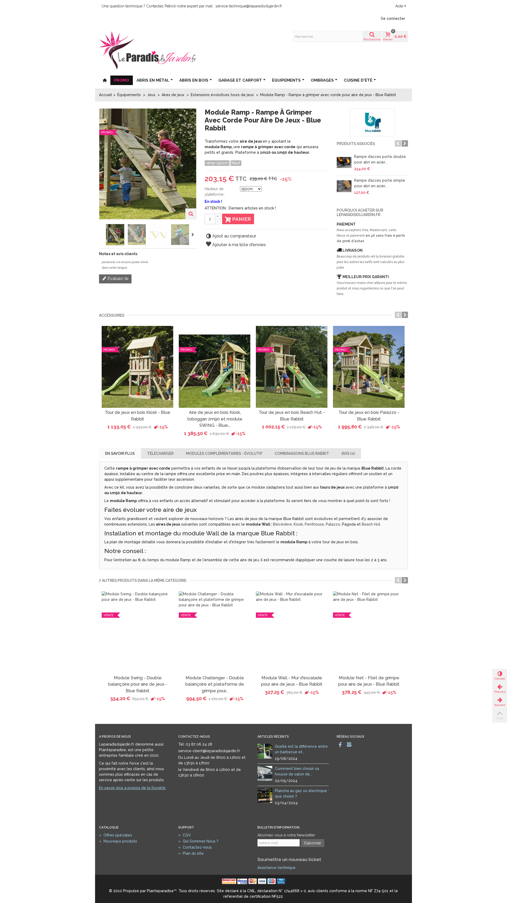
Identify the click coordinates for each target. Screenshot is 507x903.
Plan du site (191, 853)
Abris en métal (153, 80)
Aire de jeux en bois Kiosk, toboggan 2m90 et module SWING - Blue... (214, 419)
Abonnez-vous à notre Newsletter (286, 835)
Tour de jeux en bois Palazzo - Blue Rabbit (369, 415)
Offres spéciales (115, 835)
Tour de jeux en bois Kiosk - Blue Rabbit (137, 415)
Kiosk (298, 524)
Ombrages (322, 80)
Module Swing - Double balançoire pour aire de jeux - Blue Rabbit (137, 684)
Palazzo (333, 524)
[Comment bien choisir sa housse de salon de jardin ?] (264, 773)
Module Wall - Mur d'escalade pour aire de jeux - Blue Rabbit (291, 681)
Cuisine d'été (358, 80)
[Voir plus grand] (190, 213)
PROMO (121, 80)
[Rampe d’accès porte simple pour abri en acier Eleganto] (344, 186)
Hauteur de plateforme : (215, 191)
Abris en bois (193, 80)
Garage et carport (240, 80)
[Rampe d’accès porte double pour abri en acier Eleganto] (344, 162)
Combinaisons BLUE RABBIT (302, 453)
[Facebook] (340, 745)
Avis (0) (348, 453)
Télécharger (160, 453)
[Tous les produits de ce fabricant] (372, 122)
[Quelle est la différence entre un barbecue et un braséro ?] (264, 751)
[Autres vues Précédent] (101, 235)
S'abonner (312, 843)
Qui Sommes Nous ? (198, 841)
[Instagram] (349, 745)
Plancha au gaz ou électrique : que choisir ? (302, 793)
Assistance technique (276, 867)
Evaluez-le (117, 278)
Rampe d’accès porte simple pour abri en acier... (379, 183)
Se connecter (393, 18)
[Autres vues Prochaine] (193, 235)
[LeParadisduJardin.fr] (148, 50)
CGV (184, 835)
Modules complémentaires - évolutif (224, 453)
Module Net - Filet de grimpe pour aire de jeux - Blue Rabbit (369, 681)
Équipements (286, 80)
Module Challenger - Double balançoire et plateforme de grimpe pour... (214, 684)
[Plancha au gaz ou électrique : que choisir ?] (264, 795)
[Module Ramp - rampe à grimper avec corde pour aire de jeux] (115, 234)
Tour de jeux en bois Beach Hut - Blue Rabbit (292, 415)
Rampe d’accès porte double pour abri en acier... (380, 159)
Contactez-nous (195, 847)
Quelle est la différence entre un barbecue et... (301, 749)
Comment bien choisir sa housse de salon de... (297, 771)
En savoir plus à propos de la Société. (132, 788)
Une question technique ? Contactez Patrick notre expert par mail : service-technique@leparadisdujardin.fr (192, 6)
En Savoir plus (120, 453)
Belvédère (282, 524)
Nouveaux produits (118, 841)
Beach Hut (371, 524)
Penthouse (314, 524)
